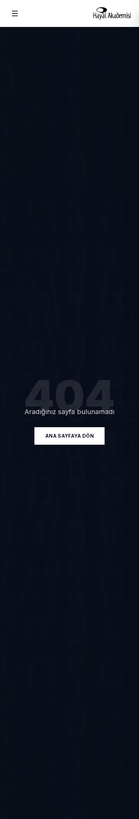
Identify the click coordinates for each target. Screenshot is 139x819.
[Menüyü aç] (15, 13)
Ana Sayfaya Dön (69, 436)
